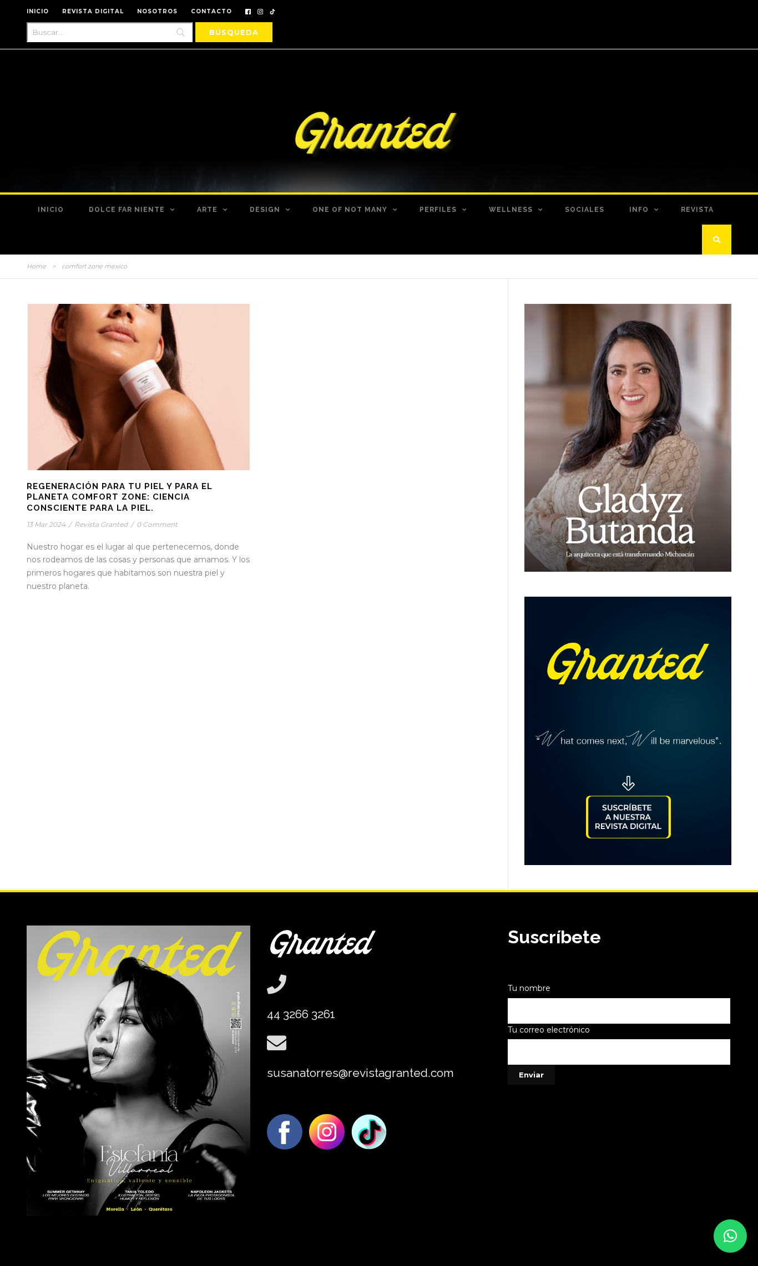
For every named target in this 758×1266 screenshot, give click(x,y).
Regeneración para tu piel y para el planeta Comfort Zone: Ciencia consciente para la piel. (120, 497)
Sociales (584, 209)
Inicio (51, 209)
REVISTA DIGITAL (93, 11)
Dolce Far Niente (127, 209)
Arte (207, 209)
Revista (697, 209)
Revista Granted (101, 524)
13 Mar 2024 (46, 524)
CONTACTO (211, 11)
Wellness (511, 209)
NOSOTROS (157, 11)
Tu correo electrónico (549, 1030)
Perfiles (438, 209)
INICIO (38, 11)
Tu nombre (529, 988)
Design (265, 209)
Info (639, 209)
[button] (730, 1236)
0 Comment (157, 524)
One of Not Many (349, 209)
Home (36, 266)
